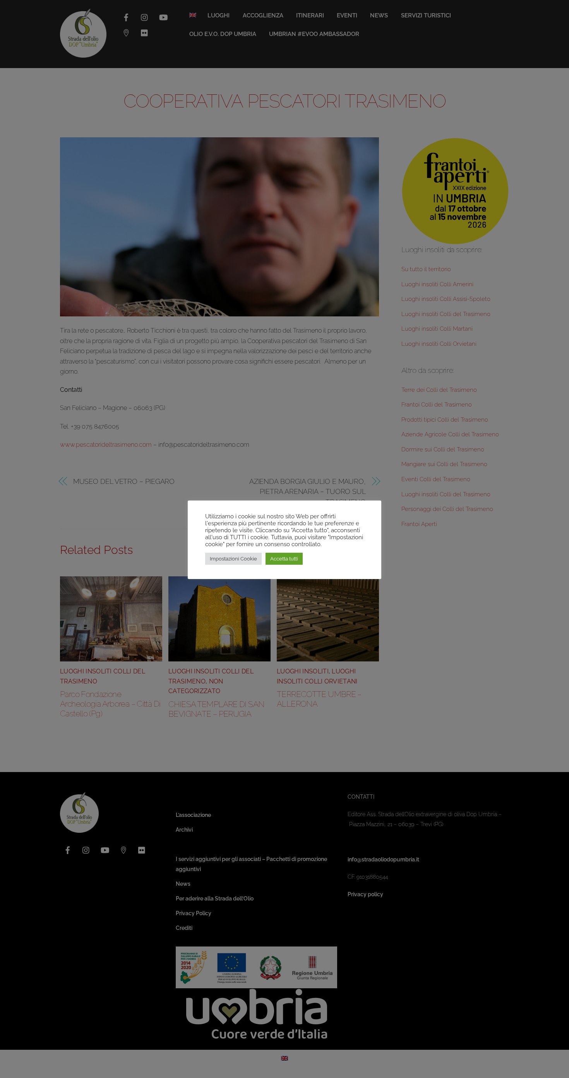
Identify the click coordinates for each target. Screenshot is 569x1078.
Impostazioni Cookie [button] (233, 559)
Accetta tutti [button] (284, 559)
